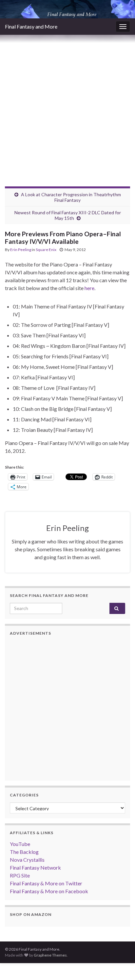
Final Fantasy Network (35, 867)
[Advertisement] (67, 105)
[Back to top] (120, 956)
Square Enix (46, 249)
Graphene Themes (50, 955)
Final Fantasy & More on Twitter (46, 883)
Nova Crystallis (27, 859)
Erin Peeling (20, 249)
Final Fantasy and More (31, 26)
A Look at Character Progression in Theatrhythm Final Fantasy (71, 197)
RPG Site (20, 875)
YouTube (20, 844)
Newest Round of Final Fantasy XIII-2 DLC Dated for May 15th (67, 215)
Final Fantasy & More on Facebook (49, 891)
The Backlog (24, 852)
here (89, 288)
